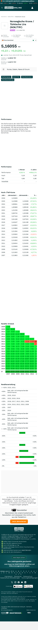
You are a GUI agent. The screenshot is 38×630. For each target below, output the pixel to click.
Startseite (3, 16)
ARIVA (13, 593)
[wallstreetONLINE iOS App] (18, 587)
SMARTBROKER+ (26, 550)
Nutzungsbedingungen (30, 578)
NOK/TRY (10, 16)
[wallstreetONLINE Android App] (28, 587)
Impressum (9, 576)
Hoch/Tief (16, 77)
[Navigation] (2, 8)
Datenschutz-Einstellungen (10, 578)
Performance (6, 77)
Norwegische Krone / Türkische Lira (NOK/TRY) (22, 24)
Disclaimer (18, 576)
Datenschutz (27, 576)
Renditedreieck (27, 77)
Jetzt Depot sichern (19, 557)
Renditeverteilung (7, 80)
